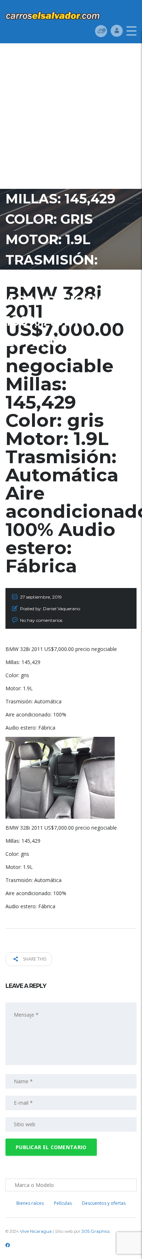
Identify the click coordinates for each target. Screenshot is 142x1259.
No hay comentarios (41, 620)
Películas (63, 1203)
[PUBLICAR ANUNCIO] (101, 30)
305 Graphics (96, 1231)
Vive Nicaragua (36, 1231)
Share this (34, 959)
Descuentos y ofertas (104, 1203)
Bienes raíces (30, 1203)
